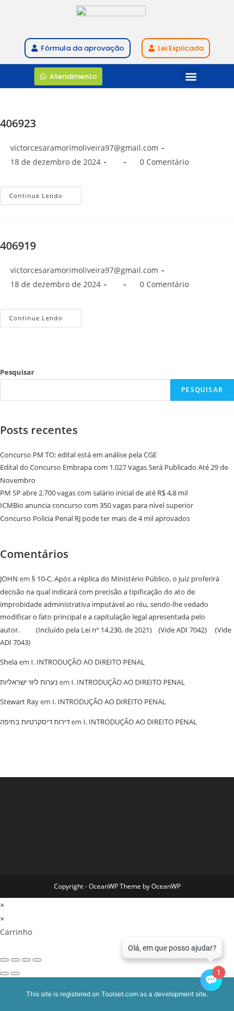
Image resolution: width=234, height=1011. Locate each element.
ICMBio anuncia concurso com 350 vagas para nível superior (96, 505)
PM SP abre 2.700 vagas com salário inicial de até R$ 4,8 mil (94, 493)
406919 (18, 245)
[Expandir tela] (15, 960)
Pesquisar (17, 372)
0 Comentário (164, 162)
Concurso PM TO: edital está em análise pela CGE (78, 455)
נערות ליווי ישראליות (29, 682)
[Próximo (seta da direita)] (15, 973)
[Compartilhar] (26, 960)
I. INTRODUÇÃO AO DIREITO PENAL (88, 662)
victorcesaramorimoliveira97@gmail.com (84, 147)
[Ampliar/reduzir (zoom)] (4, 960)
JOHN (9, 579)
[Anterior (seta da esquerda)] (4, 973)
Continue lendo (45, 193)
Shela (8, 662)
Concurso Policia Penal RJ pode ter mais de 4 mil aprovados (95, 518)
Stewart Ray (19, 701)
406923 (18, 123)
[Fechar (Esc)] (37, 960)
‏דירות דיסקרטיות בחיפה (35, 722)
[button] (191, 76)
